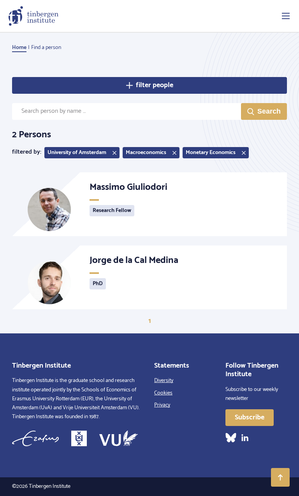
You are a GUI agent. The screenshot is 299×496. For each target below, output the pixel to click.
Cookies (163, 393)
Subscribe (249, 417)
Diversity (163, 380)
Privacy (162, 405)
